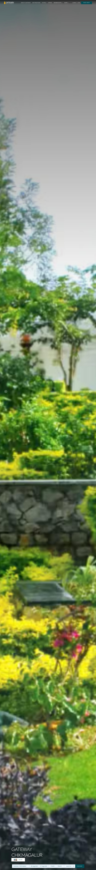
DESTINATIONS (36, 2)
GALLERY (21, 859)
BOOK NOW (86, 2)
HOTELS (44, 2)
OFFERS (50, 2)
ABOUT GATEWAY (26, 2)
